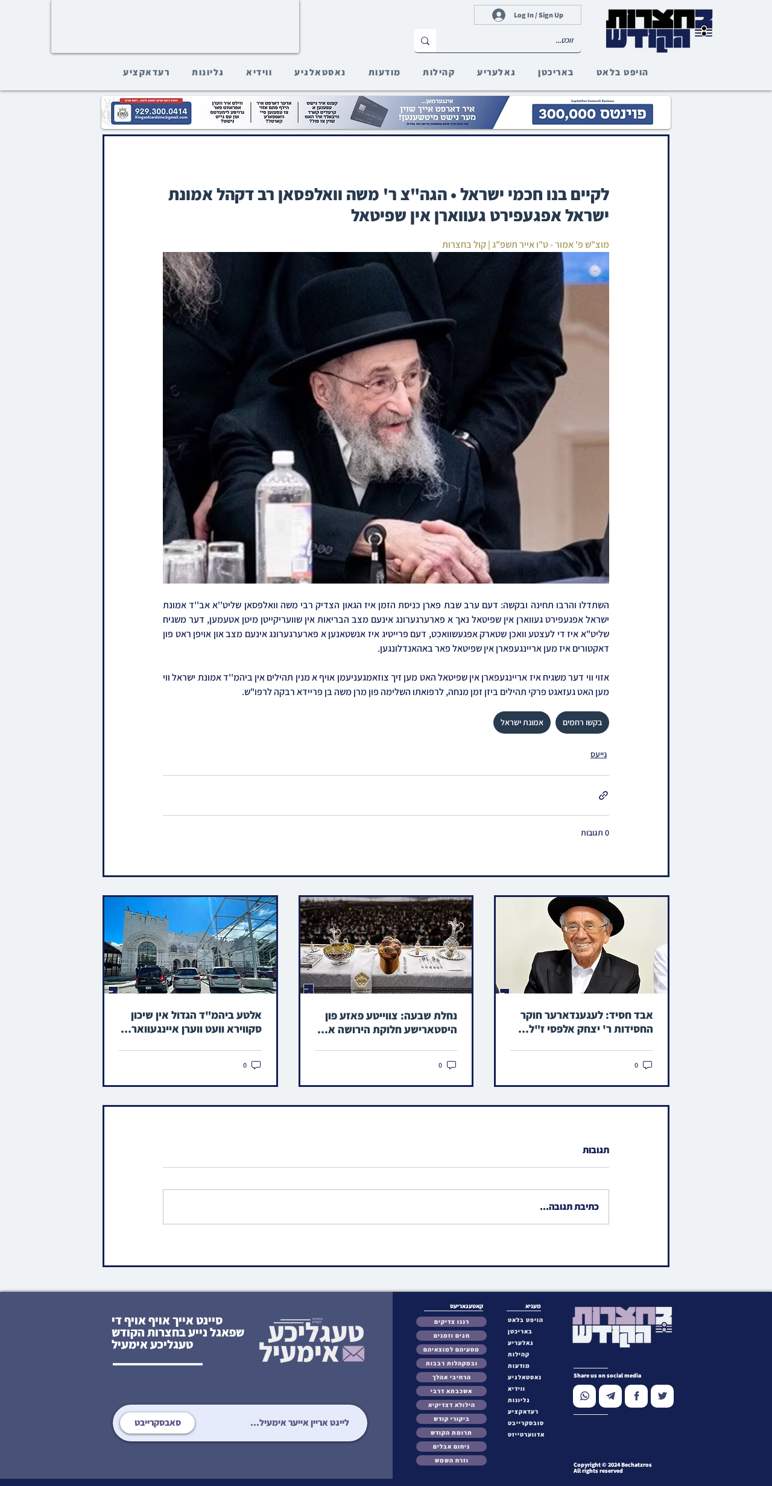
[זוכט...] (425, 40)
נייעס (598, 754)
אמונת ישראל (522, 722)
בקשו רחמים (582, 722)
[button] (528, 1423)
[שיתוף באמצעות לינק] (603, 795)
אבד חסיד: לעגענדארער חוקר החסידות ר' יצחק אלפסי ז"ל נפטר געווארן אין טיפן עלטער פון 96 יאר (582, 1022)
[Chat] (584, 1396)
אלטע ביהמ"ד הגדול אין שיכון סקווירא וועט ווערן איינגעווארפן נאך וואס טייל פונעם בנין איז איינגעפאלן (192, 1022)
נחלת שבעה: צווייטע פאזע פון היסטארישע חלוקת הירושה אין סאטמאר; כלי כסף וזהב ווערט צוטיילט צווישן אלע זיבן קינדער (388, 1022)
